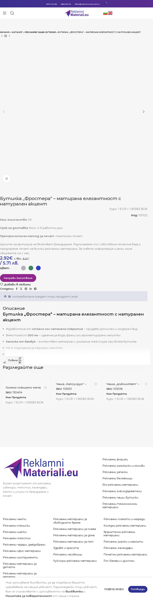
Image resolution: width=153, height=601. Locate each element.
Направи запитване (18, 277)
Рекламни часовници (67, 554)
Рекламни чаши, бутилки (40, 32)
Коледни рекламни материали (125, 525)
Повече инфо (114, 589)
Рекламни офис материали (22, 551)
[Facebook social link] (17, 288)
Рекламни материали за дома (74, 535)
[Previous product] (2, 36)
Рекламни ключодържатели (122, 491)
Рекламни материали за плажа (74, 529)
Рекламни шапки (14, 532)
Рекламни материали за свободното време (70, 520)
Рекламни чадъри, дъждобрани (24, 544)
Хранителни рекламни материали (119, 533)
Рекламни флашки (115, 459)
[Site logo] (76, 13)
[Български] (105, 13)
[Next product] (9, 36)
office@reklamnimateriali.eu (87, 4)
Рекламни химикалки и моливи (123, 465)
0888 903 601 (66, 4)
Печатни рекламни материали (125, 554)
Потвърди (138, 589)
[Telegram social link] (35, 288)
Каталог (17, 32)
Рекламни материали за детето (20, 565)
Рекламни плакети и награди (124, 519)
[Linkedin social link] (30, 288)
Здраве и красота (66, 548)
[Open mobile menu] (4, 13)
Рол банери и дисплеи (119, 560)
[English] (110, 13)
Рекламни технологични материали (119, 505)
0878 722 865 (51, 4)
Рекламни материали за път (73, 541)
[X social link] (21, 288)
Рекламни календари (118, 548)
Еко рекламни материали (120, 484)
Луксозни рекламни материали (75, 560)
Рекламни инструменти (20, 557)
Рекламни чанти (14, 519)
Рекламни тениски (16, 525)
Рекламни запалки (115, 472)
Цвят (4, 268)
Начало (5, 32)
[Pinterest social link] (26, 288)
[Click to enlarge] (6, 178)
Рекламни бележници (117, 478)
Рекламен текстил (17, 538)
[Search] (12, 13)
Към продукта (16, 397)
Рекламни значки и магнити (123, 541)
